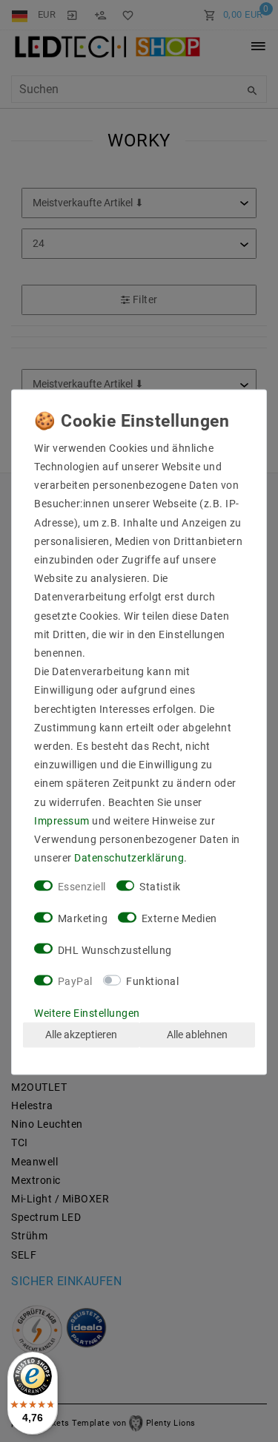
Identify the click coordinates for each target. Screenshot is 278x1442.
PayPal (75, 981)
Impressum (62, 820)
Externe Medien (179, 918)
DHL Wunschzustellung (115, 949)
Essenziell (82, 887)
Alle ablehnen (197, 1034)
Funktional (152, 981)
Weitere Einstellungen (87, 1013)
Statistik (160, 887)
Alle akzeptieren (81, 1034)
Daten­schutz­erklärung (129, 858)
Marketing (83, 918)
